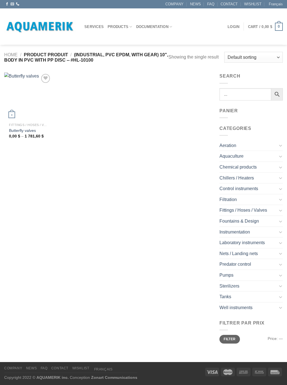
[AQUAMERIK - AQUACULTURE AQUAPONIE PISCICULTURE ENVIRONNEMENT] (40, 27)
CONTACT (229, 4)
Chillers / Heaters (236, 178)
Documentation (152, 27)
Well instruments (236, 307)
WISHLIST (252, 4)
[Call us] (17, 4)
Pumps (226, 275)
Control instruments (238, 188)
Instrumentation (234, 232)
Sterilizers (229, 286)
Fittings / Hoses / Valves (243, 210)
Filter (229, 339)
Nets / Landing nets (238, 253)
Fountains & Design (239, 221)
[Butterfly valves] (28, 96)
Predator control (235, 264)
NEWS (195, 4)
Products (118, 27)
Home (11, 54)
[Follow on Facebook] (7, 4)
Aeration (227, 145)
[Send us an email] (12, 4)
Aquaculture (231, 156)
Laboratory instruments (242, 242)
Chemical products (238, 167)
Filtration (228, 199)
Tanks (225, 296)
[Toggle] (280, 145)
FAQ (210, 4)
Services (94, 27)
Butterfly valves (22, 130)
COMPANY (174, 4)
